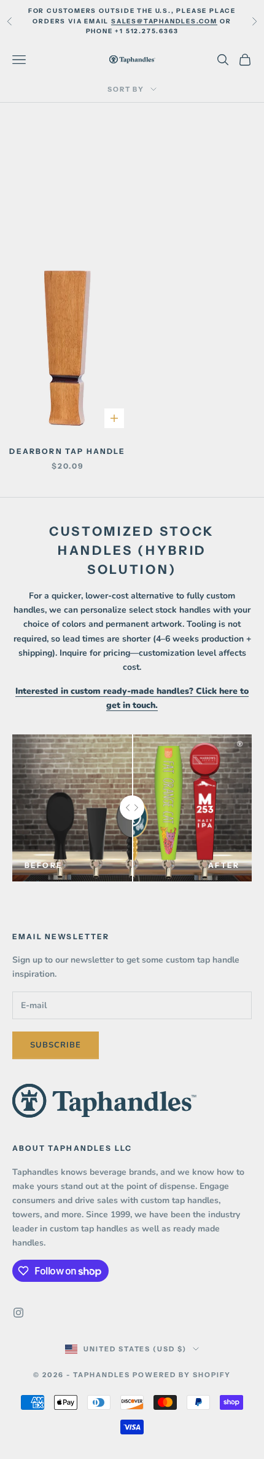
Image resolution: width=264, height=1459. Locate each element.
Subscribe (55, 1045)
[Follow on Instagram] (18, 1312)
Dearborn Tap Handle (67, 451)
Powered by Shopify (182, 1374)
